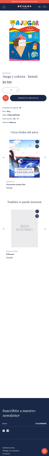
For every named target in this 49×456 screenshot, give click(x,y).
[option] (24, 39)
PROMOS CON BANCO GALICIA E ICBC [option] (24, 1)
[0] (39, 7)
